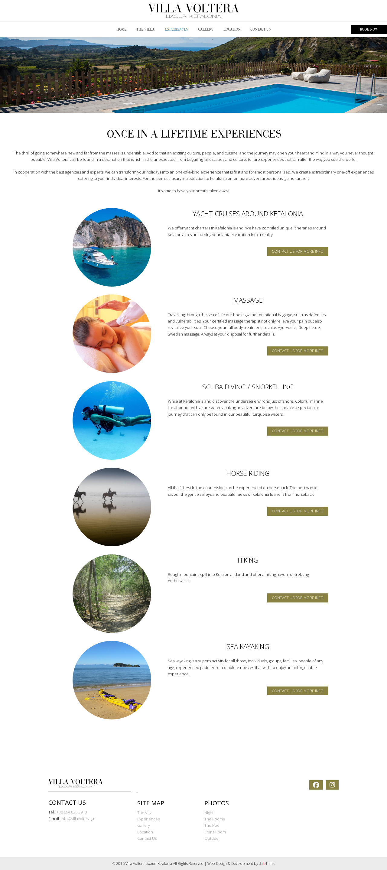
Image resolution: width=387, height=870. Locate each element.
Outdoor (212, 838)
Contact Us (147, 838)
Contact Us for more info (298, 251)
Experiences (148, 819)
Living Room (215, 832)
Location (145, 832)
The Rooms (214, 819)
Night (208, 812)
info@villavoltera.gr (78, 818)
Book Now (369, 29)
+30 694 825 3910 (72, 812)
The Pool (212, 825)
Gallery (143, 825)
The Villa (144, 812)
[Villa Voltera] (193, 11)
